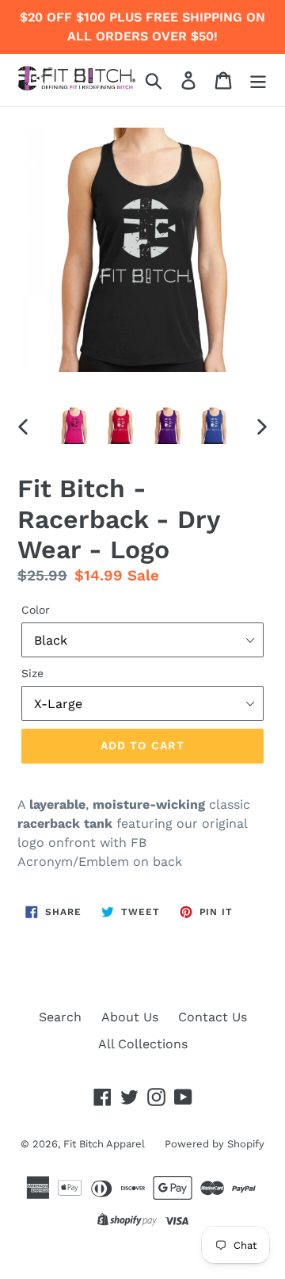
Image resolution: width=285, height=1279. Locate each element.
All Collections (143, 1043)
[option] (73, 426)
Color (35, 609)
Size (32, 673)
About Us (129, 1016)
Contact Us (212, 1016)
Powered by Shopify (214, 1144)
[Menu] (258, 80)
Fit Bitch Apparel (104, 1144)
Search (60, 1016)
